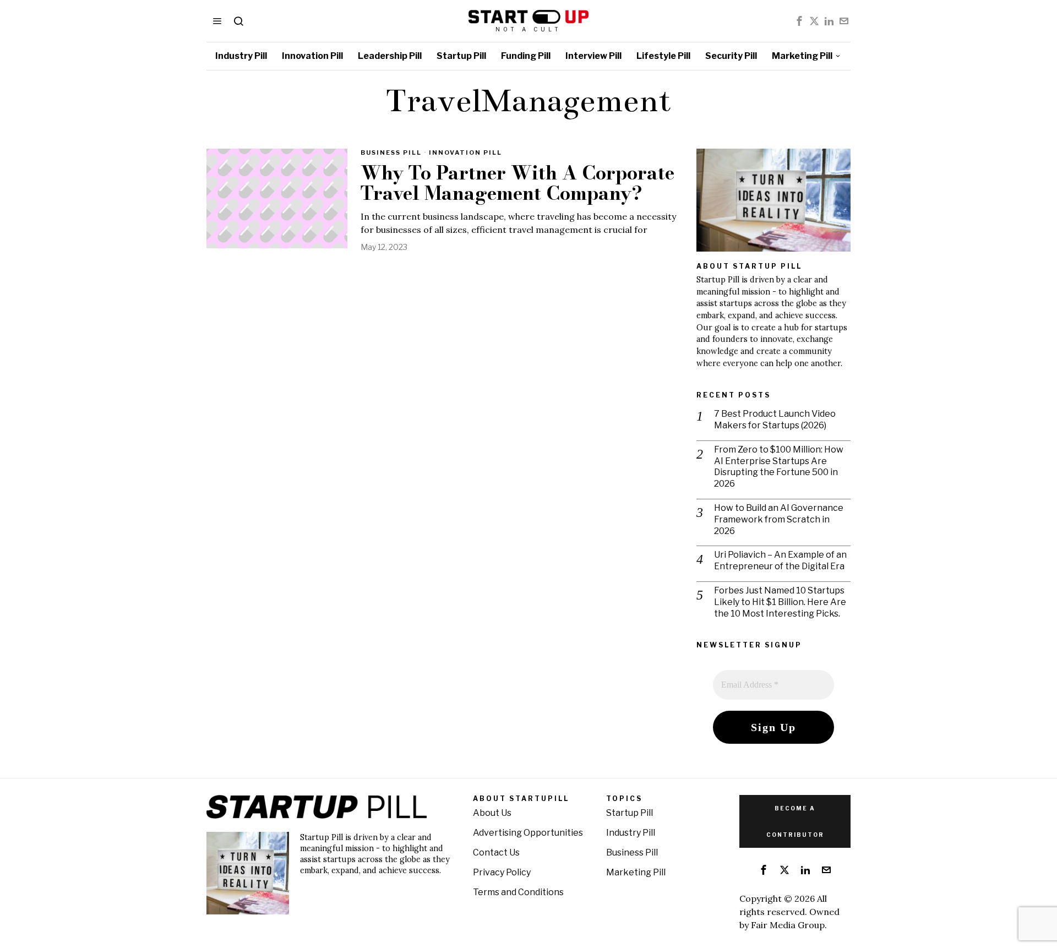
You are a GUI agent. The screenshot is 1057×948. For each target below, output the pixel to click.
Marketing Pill (636, 872)
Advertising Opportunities (528, 832)
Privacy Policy (502, 872)
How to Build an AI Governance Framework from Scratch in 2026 (778, 519)
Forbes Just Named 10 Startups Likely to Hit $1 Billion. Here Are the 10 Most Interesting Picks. (780, 602)
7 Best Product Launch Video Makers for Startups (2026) (775, 419)
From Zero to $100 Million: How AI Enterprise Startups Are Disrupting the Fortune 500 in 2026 (778, 466)
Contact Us (496, 852)
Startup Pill (629, 813)
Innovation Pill (465, 152)
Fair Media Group (788, 924)
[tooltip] (799, 21)
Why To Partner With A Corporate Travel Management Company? (517, 183)
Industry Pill (630, 832)
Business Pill (391, 152)
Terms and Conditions (518, 892)
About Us (492, 813)
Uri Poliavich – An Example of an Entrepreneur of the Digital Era (780, 560)
